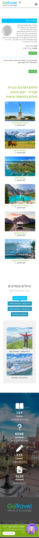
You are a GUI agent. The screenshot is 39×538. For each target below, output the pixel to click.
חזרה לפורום (33, 53)
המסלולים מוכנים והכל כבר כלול (13, 529)
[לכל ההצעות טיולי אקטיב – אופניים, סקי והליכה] (19, 329)
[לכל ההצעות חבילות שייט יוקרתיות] (19, 355)
